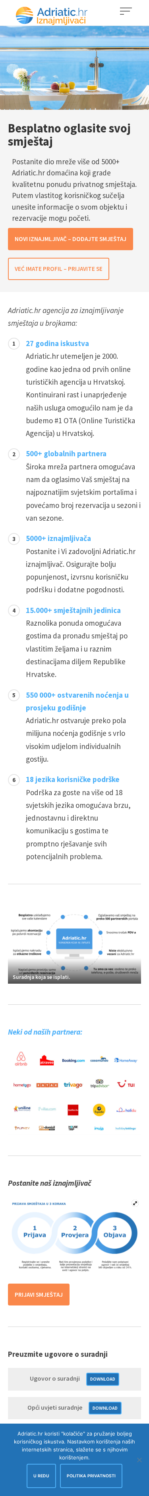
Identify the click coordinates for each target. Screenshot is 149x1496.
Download (102, 1379)
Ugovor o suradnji (55, 1378)
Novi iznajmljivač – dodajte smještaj (70, 239)
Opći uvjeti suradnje (54, 1407)
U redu (41, 1475)
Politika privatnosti (91, 1475)
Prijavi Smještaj (39, 1294)
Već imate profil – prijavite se (59, 268)
